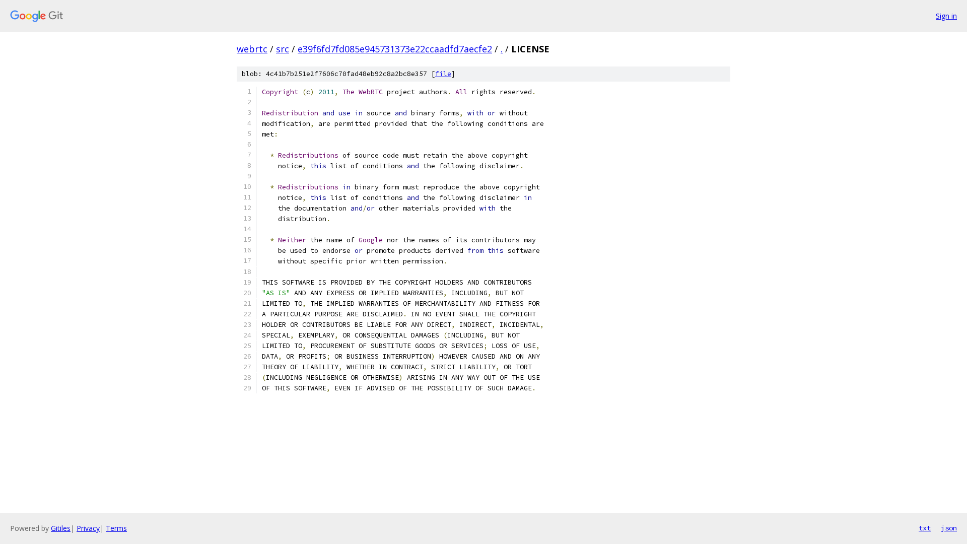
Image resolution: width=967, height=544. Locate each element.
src (282, 49)
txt (925, 527)
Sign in (946, 16)
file (443, 74)
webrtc (252, 49)
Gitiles (61, 528)
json (949, 527)
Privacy (88, 528)
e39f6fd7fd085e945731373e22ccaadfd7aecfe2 (395, 49)
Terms (116, 528)
